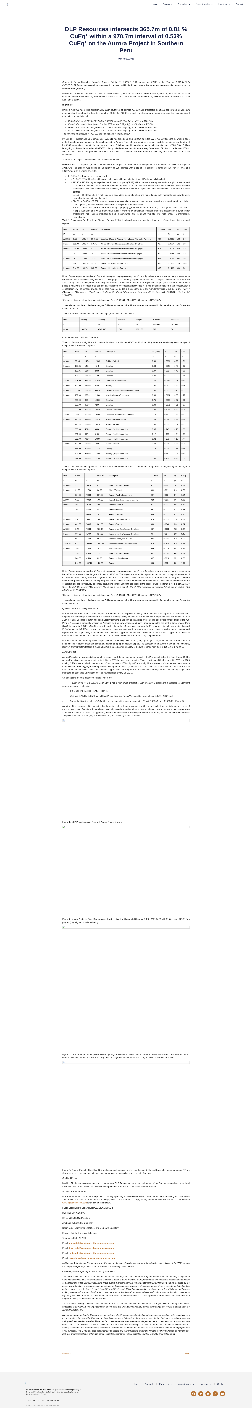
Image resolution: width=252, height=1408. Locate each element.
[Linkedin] (200, 1393)
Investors (222, 4)
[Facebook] (193, 1393)
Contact (239, 4)
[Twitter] (208, 1393)
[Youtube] (222, 1393)
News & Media (203, 4)
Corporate (167, 4)
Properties (182, 4)
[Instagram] (215, 1393)
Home (155, 4)
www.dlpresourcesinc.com (74, 1203)
